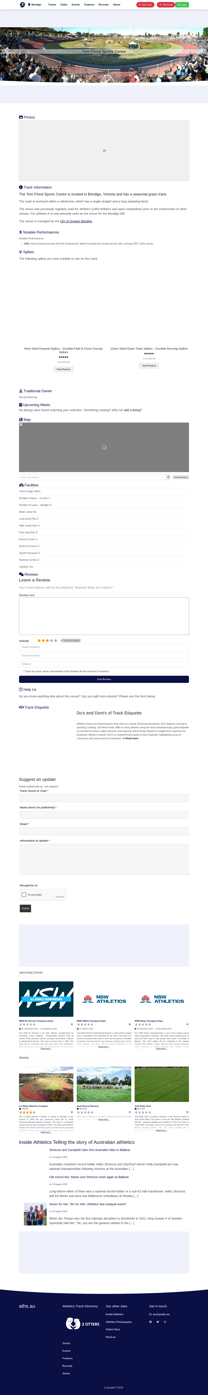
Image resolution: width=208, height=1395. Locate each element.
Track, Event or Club (34, 790)
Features (89, 4)
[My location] (168, 477)
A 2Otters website (94, 1387)
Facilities (32, 485)
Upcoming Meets (36, 405)
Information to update (35, 840)
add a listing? (133, 410)
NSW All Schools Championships (36, 1021)
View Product (63, 369)
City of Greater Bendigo (76, 221)
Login (183, 5)
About (116, 4)
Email (24, 824)
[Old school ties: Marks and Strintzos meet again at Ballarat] (35, 1186)
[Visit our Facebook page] (150, 1322)
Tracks (52, 4)
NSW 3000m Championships (91, 1021)
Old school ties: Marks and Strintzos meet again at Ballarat (89, 1177)
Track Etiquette (37, 707)
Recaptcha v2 (28, 885)
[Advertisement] (104, 18)
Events (76, 4)
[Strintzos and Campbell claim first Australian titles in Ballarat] (35, 1159)
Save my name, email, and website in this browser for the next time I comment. (67, 671)
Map (27, 420)
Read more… (46, 1049)
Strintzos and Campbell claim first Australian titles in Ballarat (89, 1150)
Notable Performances (41, 232)
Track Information (38, 187)
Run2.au (111, 1337)
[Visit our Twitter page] (157, 1322)
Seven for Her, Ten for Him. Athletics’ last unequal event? (87, 1204)
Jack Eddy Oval (143, 1106)
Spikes (28, 252)
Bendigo (36, 4)
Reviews (31, 574)
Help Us (30, 689)
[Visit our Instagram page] (164, 1322)
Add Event (168, 5)
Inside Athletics (35, 1142)
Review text (27, 595)
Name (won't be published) (38, 807)
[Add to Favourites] (72, 1024)
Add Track (147, 5)
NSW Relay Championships (149, 1021)
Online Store (113, 1329)
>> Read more (130, 738)
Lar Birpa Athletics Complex (33, 1106)
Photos (29, 117)
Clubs (63, 4)
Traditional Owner (38, 391)
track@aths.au (161, 1314)
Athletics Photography (119, 1322)
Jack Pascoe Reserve (88, 1106)
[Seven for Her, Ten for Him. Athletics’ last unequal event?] (35, 1214)
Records (104, 4)
